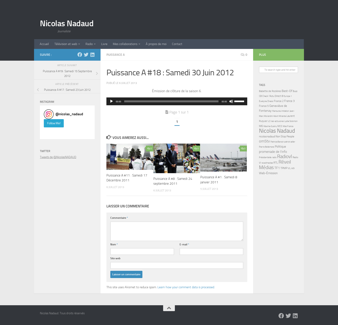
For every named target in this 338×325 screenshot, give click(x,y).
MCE (279, 126)
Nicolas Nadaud (66, 23)
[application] (176, 101)
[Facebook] (79, 54)
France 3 (289, 101)
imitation (285, 111)
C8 (260, 96)
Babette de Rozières (270, 91)
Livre (104, 44)
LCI (269, 121)
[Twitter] (86, 54)
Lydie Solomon (291, 121)
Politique (280, 146)
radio (274, 157)
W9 (292, 168)
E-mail (184, 244)
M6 (261, 126)
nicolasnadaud (267, 136)
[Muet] (231, 101)
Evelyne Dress (266, 101)
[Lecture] (111, 101)
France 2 (279, 101)
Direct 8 (279, 96)
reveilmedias (267, 162)
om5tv (264, 141)
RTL (275, 162)
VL (289, 168)
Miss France (288, 126)
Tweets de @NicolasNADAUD (58, 157)
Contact (177, 44)
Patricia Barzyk (277, 141)
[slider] (239, 100)
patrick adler (289, 141)
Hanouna (276, 111)
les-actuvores (277, 121)
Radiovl (284, 156)
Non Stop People (285, 136)
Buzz (295, 91)
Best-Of (287, 91)
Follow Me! (54, 123)
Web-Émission (268, 173)
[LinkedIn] (92, 54)
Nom (114, 244)
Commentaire (119, 218)
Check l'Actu (268, 96)
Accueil (44, 44)
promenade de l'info (273, 152)
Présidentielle (265, 157)
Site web (115, 258)
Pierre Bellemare (266, 147)
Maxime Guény (270, 126)
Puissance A (115, 55)
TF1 (277, 168)
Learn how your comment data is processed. (186, 287)
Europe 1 (288, 96)
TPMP (283, 168)
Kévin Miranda (279, 116)
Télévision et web (65, 44)
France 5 (264, 106)
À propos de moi (156, 44)
